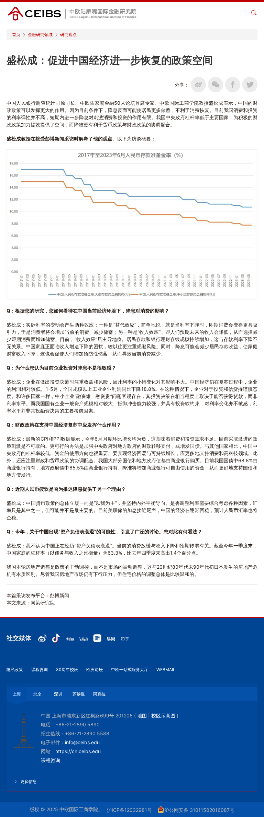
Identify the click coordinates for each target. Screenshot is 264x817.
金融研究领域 (40, 34)
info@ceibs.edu (82, 742)
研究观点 (68, 34)
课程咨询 (39, 669)
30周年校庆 (67, 669)
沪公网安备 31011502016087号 (199, 810)
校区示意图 (163, 715)
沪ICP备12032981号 (129, 810)
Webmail (165, 669)
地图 (142, 715)
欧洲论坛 (94, 669)
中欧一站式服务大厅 (129, 669)
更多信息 (28, 781)
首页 (16, 34)
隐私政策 (15, 669)
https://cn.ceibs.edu (78, 751)
